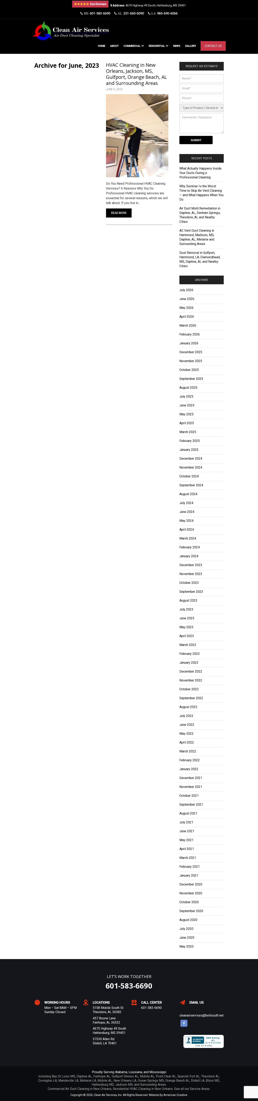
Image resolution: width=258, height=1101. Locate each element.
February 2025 (189, 441)
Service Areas (200, 1089)
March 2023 (187, 645)
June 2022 (186, 725)
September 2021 (191, 804)
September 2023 (191, 592)
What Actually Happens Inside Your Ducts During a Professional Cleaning (200, 173)
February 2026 (189, 334)
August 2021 (188, 813)
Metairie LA (88, 1080)
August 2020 (188, 920)
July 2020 (186, 929)
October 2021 (189, 796)
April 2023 (186, 636)
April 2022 (186, 742)
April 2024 (186, 529)
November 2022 (190, 680)
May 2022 (186, 733)
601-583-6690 (96, 13)
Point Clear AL (166, 1076)
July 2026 (186, 290)
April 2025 (186, 423)
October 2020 (189, 902)
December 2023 (190, 565)
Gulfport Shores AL (125, 1076)
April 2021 (186, 849)
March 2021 (187, 858)
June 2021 (186, 831)
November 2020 (190, 893)
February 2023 (189, 654)
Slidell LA (197, 1080)
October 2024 (189, 476)
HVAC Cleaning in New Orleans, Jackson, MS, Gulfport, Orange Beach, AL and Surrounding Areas (136, 73)
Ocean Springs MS (151, 1080)
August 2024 (188, 494)
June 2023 (186, 618)
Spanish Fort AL (188, 1076)
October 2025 (189, 370)
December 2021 (190, 778)
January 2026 (188, 343)
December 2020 (190, 884)
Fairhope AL (101, 1076)
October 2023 (189, 583)
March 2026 (187, 325)
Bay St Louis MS (63, 1076)
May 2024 (186, 521)
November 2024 (190, 467)
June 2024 (186, 512)
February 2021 (189, 867)
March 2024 (187, 538)
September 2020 (191, 911)
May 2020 (186, 946)
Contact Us (213, 46)
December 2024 (190, 458)
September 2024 (191, 485)
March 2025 (187, 432)
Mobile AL (147, 1076)
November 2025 (190, 361)
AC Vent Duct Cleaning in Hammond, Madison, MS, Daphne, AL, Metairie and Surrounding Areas (196, 237)
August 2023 (188, 600)
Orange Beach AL (177, 1080)
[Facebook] (183, 1023)
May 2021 (186, 840)
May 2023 (186, 627)
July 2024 (186, 503)
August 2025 (188, 388)
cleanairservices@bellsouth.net (201, 1015)
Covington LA (47, 1080)
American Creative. (175, 1095)
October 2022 (189, 689)
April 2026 (186, 317)
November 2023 (190, 574)
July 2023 (186, 609)
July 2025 (186, 396)
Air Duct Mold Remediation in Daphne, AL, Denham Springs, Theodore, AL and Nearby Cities (200, 215)
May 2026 (186, 308)
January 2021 (188, 875)
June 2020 (186, 938)
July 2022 (186, 716)
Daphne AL (84, 1076)
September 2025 (191, 379)
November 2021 (190, 787)
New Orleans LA (124, 1080)
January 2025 (188, 450)
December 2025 (190, 352)
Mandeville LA (68, 1080)
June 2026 (186, 299)
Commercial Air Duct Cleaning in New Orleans (79, 1089)
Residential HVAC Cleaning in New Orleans (143, 1089)
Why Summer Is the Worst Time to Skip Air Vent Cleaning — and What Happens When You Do (201, 192)
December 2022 (190, 671)
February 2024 (189, 547)
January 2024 (188, 556)
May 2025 (186, 414)
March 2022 (187, 751)
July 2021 (186, 822)
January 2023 (188, 663)
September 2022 (191, 698)
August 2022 (188, 707)
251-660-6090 (130, 13)
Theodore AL (210, 1076)
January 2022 (188, 769)
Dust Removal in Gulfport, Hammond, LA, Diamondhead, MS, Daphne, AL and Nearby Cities (199, 259)
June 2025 (186, 405)
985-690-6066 (164, 13)
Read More (119, 213)
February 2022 (189, 760)
